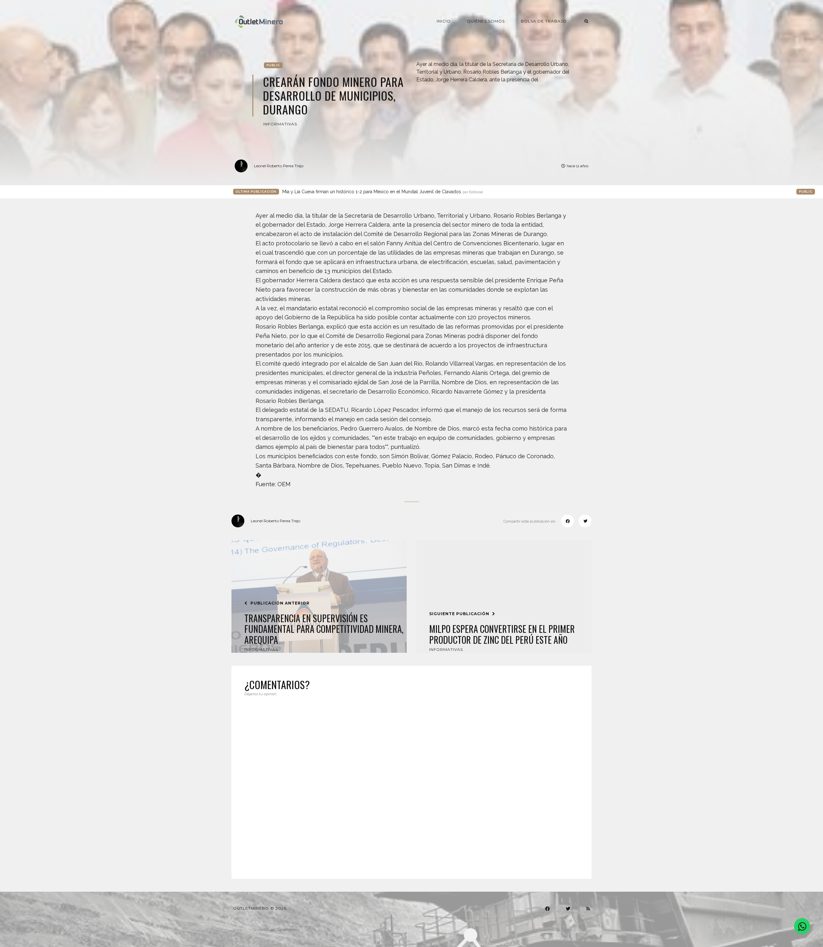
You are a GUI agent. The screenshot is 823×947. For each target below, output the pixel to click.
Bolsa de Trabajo (544, 21)
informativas (280, 124)
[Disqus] (411, 783)
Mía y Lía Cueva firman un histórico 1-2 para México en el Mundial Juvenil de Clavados (382, 191)
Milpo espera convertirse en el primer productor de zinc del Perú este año (502, 634)
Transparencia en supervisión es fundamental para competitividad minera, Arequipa (323, 629)
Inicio (444, 21)
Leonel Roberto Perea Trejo (278, 165)
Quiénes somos (486, 21)
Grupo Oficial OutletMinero (276, 929)
